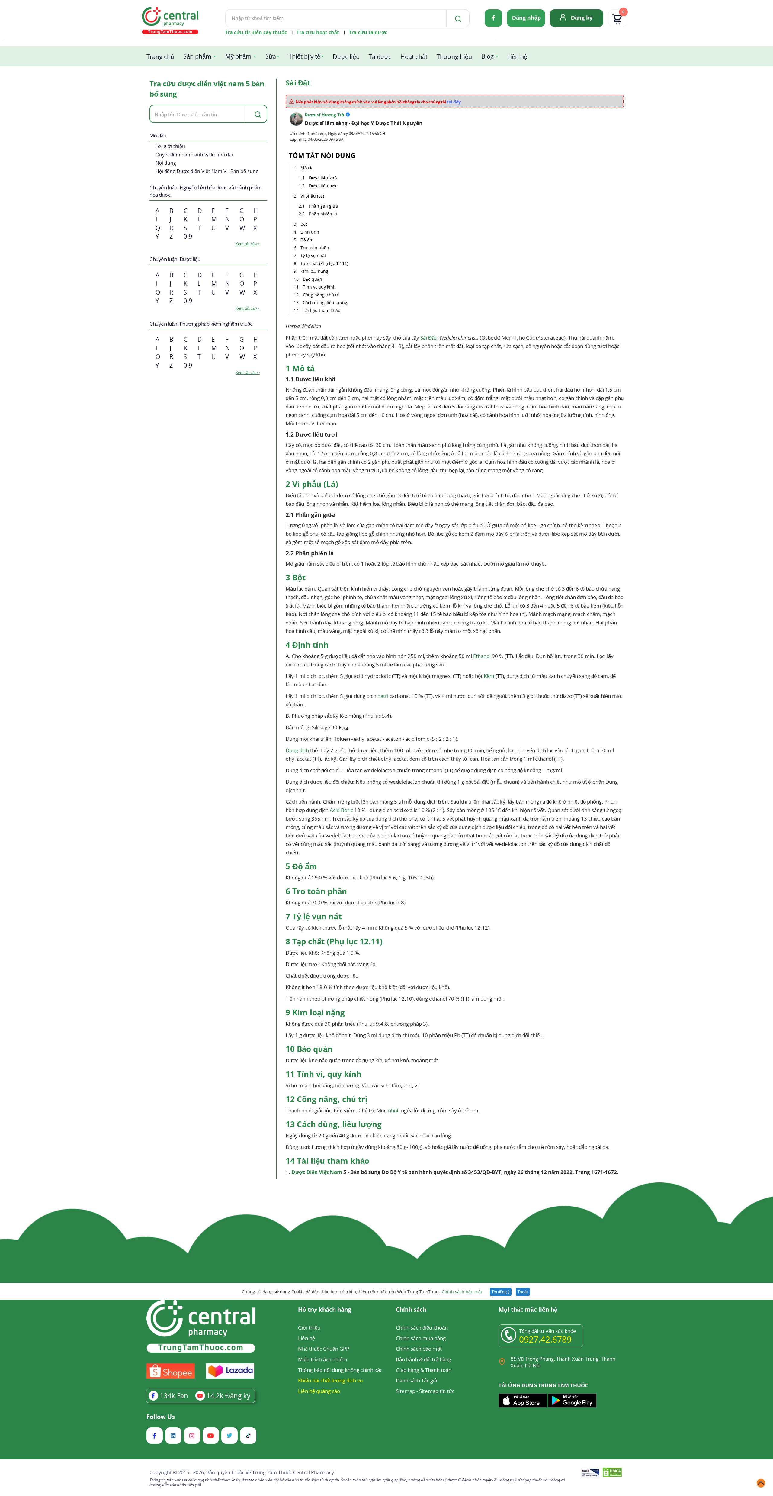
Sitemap (405, 1391)
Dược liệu (346, 57)
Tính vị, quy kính (319, 287)
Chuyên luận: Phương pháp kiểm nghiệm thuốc (200, 323)
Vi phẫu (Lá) (312, 196)
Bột (303, 224)
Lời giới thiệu (170, 146)
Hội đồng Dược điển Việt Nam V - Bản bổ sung (207, 171)
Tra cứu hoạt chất (318, 32)
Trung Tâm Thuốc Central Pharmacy (293, 1472)
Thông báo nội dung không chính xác (340, 1369)
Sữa (270, 56)
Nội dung (166, 163)
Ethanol (482, 656)
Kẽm (489, 675)
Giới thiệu (309, 1327)
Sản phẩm (197, 56)
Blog (487, 56)
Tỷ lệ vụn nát (313, 255)
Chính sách (411, 1310)
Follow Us (160, 1417)
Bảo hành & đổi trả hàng (423, 1359)
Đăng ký (581, 17)
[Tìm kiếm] (456, 18)
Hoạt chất (414, 57)
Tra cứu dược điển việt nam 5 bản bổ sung (206, 89)
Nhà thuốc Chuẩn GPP (323, 1348)
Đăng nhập (526, 17)
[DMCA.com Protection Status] (612, 1473)
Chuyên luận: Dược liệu (174, 259)
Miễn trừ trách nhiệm (322, 1359)
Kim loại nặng (314, 271)
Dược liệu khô (323, 178)
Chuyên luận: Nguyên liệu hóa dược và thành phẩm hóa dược (205, 191)
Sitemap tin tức (436, 1391)
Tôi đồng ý (501, 1291)
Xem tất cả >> (248, 244)
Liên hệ (517, 57)
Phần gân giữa (323, 206)
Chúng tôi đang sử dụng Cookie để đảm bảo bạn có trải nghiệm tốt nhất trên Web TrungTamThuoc (362, 1291)
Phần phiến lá (323, 214)
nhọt (393, 1110)
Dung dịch (297, 750)
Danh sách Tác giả (416, 1380)
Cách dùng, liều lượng (325, 302)
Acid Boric (341, 810)
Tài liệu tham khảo (321, 310)
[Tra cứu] (256, 114)
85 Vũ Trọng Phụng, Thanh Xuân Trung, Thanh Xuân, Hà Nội (563, 1362)
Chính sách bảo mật (462, 1291)
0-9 (188, 236)
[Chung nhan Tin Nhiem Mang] (590, 1473)
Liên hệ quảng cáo (319, 1391)
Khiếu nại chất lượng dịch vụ (330, 1380)
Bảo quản (312, 279)
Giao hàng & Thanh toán (423, 1369)
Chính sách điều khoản (422, 1327)
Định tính (309, 232)
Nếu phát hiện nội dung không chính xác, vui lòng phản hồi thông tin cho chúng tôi (378, 101)
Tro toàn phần (314, 247)
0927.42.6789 (545, 1339)
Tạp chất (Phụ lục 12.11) (324, 263)
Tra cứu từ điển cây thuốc (256, 32)
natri (382, 695)
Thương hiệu (454, 57)
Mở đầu (157, 135)
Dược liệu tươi (323, 186)
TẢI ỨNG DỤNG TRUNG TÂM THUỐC (543, 1385)
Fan (174, 1395)
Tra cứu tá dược (368, 32)
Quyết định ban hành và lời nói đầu (195, 154)
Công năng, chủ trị (321, 295)
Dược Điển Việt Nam (316, 1172)
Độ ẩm (306, 240)
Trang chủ (160, 57)
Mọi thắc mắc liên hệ (528, 1310)
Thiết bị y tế (304, 56)
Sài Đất (428, 337)
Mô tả (306, 168)
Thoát (523, 1291)
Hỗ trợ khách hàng (324, 1310)
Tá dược (380, 57)
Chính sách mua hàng (421, 1338)
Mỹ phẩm (238, 56)
